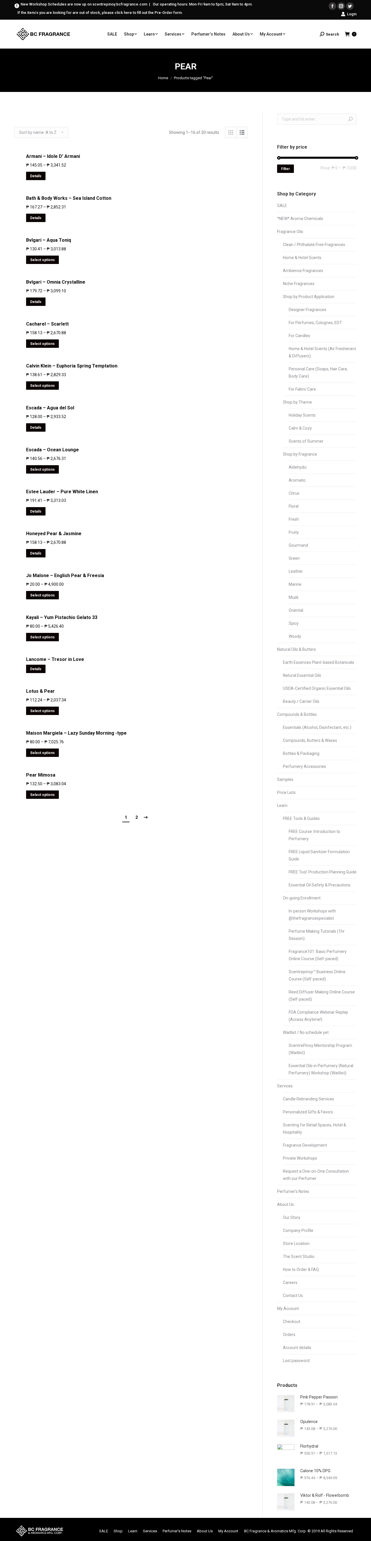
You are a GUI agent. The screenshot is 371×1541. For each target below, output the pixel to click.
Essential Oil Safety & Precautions (319, 885)
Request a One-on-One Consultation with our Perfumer (316, 1175)
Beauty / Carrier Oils (301, 701)
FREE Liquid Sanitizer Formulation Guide (319, 855)
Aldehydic (298, 467)
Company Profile (298, 1230)
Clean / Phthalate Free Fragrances (314, 244)
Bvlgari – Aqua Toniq (48, 240)
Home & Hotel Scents (302, 257)
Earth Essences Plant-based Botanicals (318, 662)
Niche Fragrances (298, 283)
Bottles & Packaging (301, 753)
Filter (285, 169)
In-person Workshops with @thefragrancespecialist (312, 915)
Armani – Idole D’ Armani (53, 156)
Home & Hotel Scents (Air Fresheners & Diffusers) (322, 352)
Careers (290, 1282)
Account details (297, 1347)
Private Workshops (300, 1158)
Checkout (291, 1321)
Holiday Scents (302, 415)
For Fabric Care (302, 389)
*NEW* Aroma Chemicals (300, 218)
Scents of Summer (306, 441)
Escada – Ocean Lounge (52, 449)
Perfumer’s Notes (293, 1191)
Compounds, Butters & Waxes (310, 740)
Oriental (296, 610)
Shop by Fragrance (300, 454)
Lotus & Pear (40, 691)
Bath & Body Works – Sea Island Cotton (68, 198)
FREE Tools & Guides (301, 818)
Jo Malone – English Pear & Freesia (65, 575)
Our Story (291, 1217)
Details (35, 176)
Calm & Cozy (300, 428)
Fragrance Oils (290, 231)
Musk (294, 597)
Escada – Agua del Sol (50, 408)
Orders (289, 1334)
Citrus (294, 493)
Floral (294, 506)
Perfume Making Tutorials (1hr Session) (317, 935)
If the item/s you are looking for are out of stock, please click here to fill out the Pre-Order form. (100, 12)
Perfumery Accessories (304, 766)
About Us (285, 1204)
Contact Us (293, 1295)
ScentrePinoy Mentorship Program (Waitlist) (320, 1049)
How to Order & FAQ (301, 1269)
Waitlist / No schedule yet (306, 1032)
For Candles (299, 335)
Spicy (294, 623)
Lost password (296, 1360)
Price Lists (286, 792)
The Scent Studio (298, 1256)
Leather (296, 571)
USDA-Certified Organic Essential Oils (317, 688)
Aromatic (297, 480)
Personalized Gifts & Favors (308, 1112)
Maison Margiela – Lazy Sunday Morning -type (76, 733)
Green (294, 558)
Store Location (296, 1243)
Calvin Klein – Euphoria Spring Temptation (71, 366)
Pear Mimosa (40, 775)
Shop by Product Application (308, 296)
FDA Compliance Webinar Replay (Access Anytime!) (318, 1016)
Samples (285, 779)
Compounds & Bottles (297, 714)
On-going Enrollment (302, 898)
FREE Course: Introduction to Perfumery (314, 835)
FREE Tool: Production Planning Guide (323, 872)
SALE (282, 205)
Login (352, 14)
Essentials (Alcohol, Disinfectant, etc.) (317, 727)
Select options (42, 260)
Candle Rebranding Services (308, 1099)
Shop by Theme (297, 402)
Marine (295, 584)
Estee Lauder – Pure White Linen (62, 491)
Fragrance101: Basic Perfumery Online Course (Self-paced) (318, 955)
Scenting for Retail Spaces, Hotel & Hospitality (314, 1128)
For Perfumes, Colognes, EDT (315, 322)
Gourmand (298, 545)
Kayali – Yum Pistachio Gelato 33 (61, 617)
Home (163, 78)
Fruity (294, 532)
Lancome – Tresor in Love (55, 659)
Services (285, 1086)
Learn (282, 805)
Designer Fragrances (307, 309)
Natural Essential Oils (302, 675)
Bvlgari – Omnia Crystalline (55, 282)
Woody (295, 636)
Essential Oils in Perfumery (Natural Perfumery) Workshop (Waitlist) (321, 1069)
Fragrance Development (305, 1145)
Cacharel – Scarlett (47, 324)
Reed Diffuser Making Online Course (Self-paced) (322, 996)
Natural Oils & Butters (296, 649)
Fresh (294, 519)
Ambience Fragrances (303, 270)
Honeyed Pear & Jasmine (53, 533)
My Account (288, 1308)
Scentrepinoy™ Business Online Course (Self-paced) (317, 975)
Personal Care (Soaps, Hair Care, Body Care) (318, 372)
